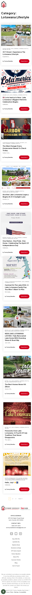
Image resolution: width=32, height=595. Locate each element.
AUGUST (4, 48)
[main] (16, 252)
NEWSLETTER (12, 480)
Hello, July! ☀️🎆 (11, 482)
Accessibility (22, 592)
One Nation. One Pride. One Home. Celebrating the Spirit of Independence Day (16, 243)
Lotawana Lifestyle (23, 48)
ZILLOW (8, 49)
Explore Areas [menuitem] (16, 545)
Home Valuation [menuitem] (16, 554)
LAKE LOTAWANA (14, 48)
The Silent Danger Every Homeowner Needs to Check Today (14, 148)
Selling (4, 49)
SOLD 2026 (15, 192)
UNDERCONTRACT (13, 381)
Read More (24, 61)
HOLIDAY (5, 95)
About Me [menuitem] (16, 557)
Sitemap (16, 592)
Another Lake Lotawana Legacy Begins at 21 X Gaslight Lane (16, 195)
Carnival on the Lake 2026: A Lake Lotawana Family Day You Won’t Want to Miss (17, 287)
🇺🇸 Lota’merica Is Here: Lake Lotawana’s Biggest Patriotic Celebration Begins (15, 99)
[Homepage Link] (10, 4)
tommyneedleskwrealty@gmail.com (16, 527)
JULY (8, 95)
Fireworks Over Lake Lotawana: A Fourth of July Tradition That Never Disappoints (16, 434)
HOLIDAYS (22, 142)
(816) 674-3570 (16, 525)
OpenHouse (5, 192)
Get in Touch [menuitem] (16, 566)
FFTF (17, 478)
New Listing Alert (15, 331)
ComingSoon (12, 478)
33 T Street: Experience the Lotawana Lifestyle (14, 53)
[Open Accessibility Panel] (3, 591)
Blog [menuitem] (16, 563)
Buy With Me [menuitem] (16, 539)
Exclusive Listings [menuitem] (16, 548)
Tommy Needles (8, 61)
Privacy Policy (9, 592)
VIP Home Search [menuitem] (16, 551)
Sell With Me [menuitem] (16, 542)
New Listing (8, 331)
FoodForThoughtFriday (9, 142)
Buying (8, 48)
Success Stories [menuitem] (16, 560)
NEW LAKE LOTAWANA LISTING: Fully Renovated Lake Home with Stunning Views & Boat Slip (15, 336)
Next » (20, 498)
